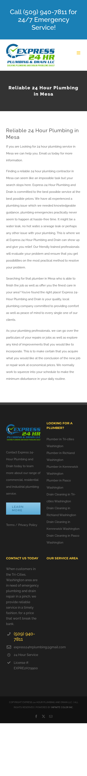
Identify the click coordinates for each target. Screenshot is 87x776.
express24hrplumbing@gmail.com (27, 647)
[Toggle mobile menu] (79, 53)
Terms (10, 525)
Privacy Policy (27, 525)
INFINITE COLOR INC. (62, 707)
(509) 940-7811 (24, 636)
